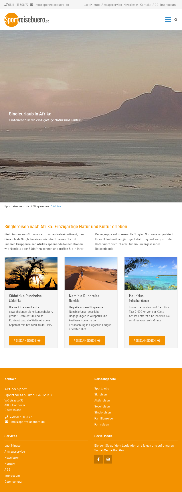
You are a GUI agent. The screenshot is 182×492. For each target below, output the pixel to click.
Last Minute (92, 4)
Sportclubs (101, 388)
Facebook (98, 459)
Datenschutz (13, 481)
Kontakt (145, 4)
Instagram (108, 459)
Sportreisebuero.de (16, 206)
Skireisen (100, 394)
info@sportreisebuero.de (52, 4)
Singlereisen (41, 206)
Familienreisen (104, 418)
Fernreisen (101, 424)
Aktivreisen (102, 400)
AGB (155, 4)
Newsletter (131, 4)
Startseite (26, 20)
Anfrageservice (111, 4)
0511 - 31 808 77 (18, 4)
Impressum (168, 4)
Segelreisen (102, 406)
